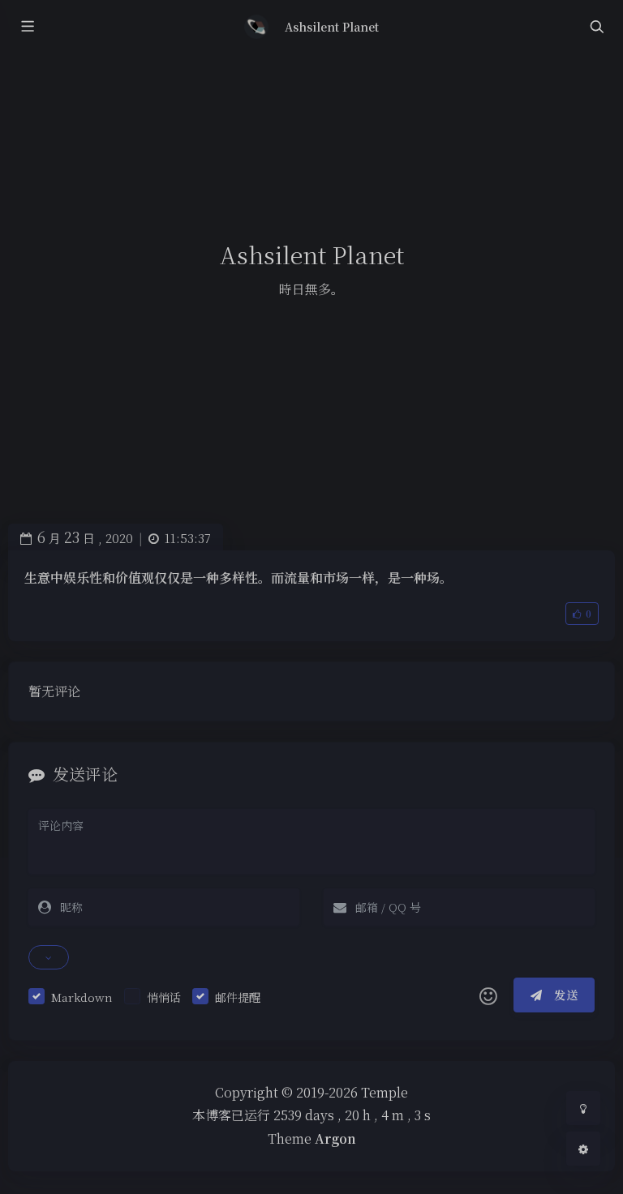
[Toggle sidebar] (26, 27)
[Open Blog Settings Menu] (583, 1149)
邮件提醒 (237, 997)
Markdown (82, 997)
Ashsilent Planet (332, 27)
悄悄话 (164, 997)
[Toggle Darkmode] (583, 1108)
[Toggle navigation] (596, 27)
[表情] (488, 995)
